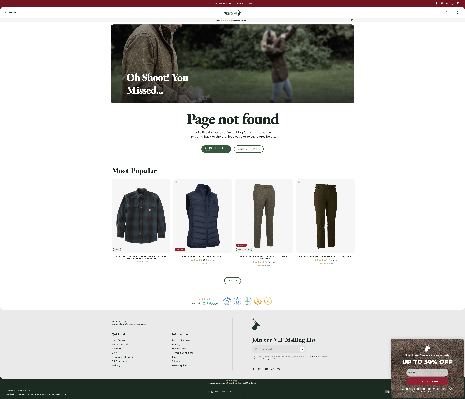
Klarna (175, 357)
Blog (114, 353)
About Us (117, 348)
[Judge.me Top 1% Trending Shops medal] (268, 301)
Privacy (176, 344)
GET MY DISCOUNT (427, 381)
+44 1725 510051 (119, 322)
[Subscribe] (302, 349)
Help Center (118, 340)
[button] (197, 260)
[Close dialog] (461, 341)
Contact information (59, 394)
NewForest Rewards (123, 357)
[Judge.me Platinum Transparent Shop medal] (248, 301)
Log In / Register (181, 340)
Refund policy (10, 394)
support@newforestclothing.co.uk (129, 324)
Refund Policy (179, 348)
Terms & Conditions (182, 353)
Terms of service (33, 394)
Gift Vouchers (119, 361)
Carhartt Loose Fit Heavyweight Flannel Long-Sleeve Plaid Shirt (141, 257)
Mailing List (118, 365)
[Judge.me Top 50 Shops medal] (258, 301)
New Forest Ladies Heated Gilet (202, 256)
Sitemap (176, 361)
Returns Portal (120, 344)
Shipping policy (45, 394)
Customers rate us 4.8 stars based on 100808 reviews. (232, 383)
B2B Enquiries (180, 365)
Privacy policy (21, 394)
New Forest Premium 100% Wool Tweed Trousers (264, 257)
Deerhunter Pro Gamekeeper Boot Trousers (326, 256)
